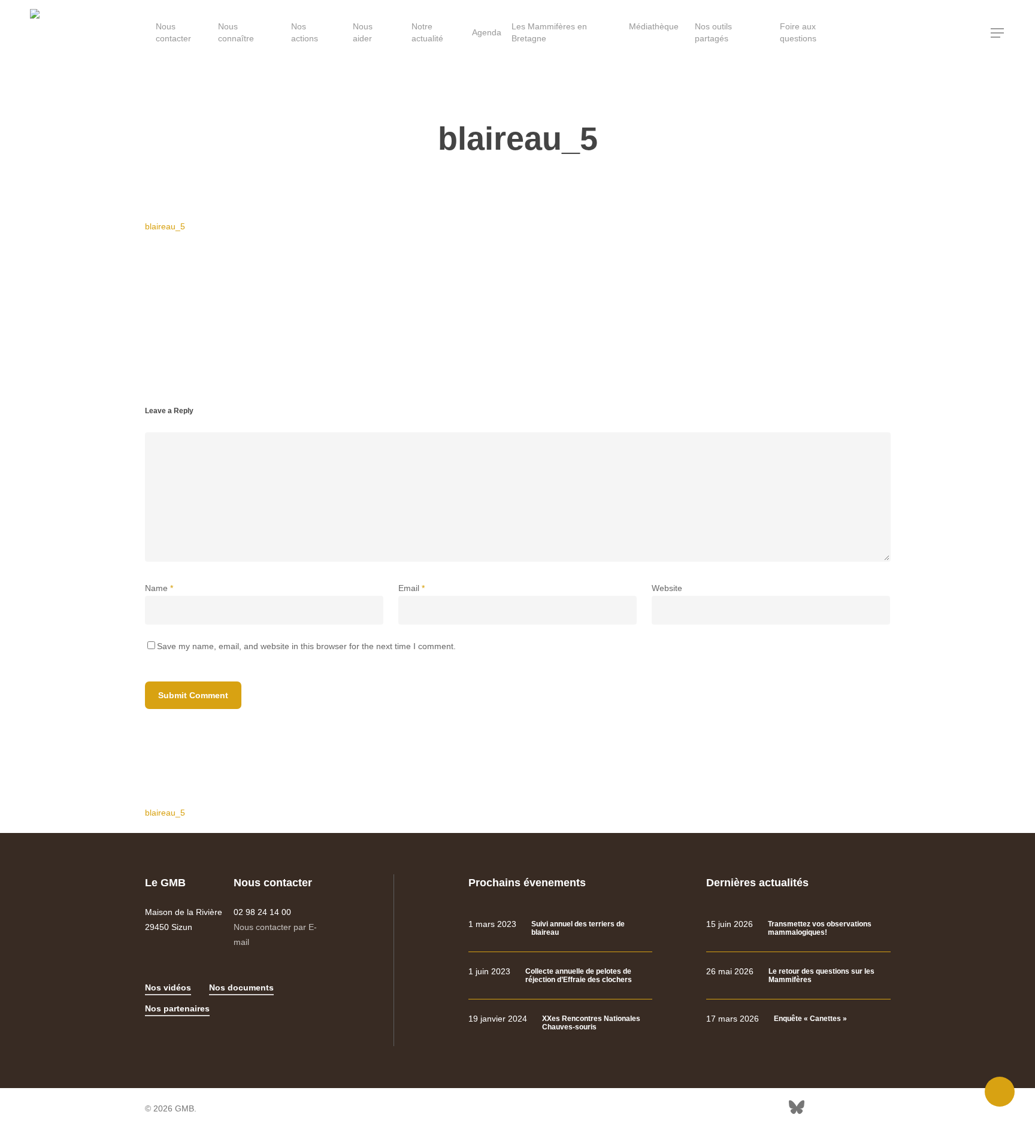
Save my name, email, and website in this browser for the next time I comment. (306, 646)
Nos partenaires (177, 1008)
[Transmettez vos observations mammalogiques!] (798, 928)
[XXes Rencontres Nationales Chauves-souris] (560, 1023)
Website (667, 588)
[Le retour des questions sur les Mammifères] (798, 975)
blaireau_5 (165, 226)
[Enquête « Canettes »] (798, 1018)
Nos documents (241, 987)
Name (159, 588)
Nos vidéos (168, 987)
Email (411, 588)
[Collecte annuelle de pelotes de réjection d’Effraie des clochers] (560, 975)
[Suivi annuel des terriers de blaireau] (560, 928)
